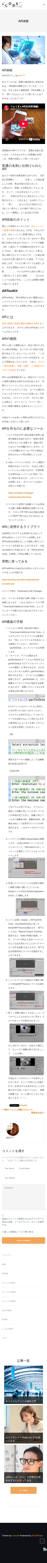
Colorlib (16, 1535)
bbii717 (21, 75)
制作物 (4, 1319)
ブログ (4, 1338)
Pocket (23, 1105)
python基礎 (6, 1310)
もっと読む (23, 1490)
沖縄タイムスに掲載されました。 (19, 1109)
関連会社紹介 (37, 1112)
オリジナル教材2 (9, 1292)
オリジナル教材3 (9, 1301)
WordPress (37, 1535)
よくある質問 (7, 1328)
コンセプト (6, 1255)
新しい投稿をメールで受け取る (18, 1231)
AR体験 (7, 70)
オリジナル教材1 (9, 1282)
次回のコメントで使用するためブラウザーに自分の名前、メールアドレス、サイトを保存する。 (23, 1221)
